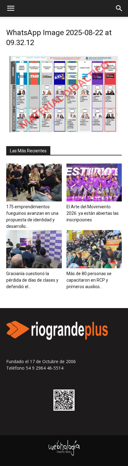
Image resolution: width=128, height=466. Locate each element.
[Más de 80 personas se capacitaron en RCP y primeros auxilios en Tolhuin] (94, 249)
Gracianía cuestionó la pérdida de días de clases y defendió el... (32, 280)
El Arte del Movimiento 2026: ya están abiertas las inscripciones (92, 213)
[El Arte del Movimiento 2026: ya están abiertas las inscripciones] (94, 183)
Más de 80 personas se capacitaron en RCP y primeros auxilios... (89, 280)
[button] (11, 8)
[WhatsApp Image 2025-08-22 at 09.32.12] (64, 131)
